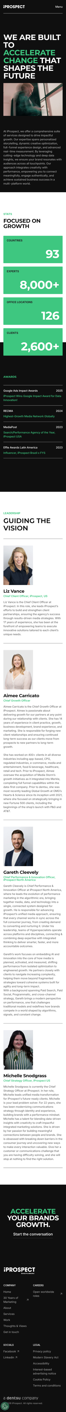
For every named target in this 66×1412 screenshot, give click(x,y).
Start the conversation (33, 1234)
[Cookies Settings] (5, 1406)
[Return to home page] (14, 6)
